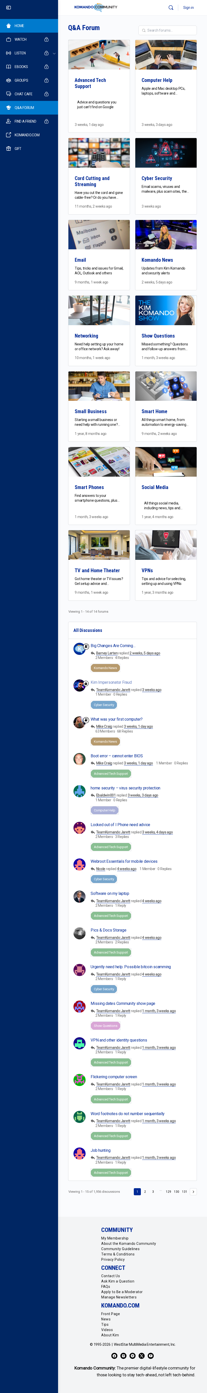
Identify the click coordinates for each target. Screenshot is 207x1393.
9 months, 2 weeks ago (159, 434)
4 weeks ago (126, 869)
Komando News (157, 260)
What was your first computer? (117, 719)
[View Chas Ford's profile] (79, 1117)
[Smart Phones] (99, 462)
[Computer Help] (166, 55)
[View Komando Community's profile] (79, 649)
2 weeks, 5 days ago (157, 282)
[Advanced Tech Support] (99, 55)
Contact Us (110, 1276)
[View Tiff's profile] (79, 828)
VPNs (147, 570)
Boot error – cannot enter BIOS (117, 756)
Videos (107, 1330)
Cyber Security (157, 178)
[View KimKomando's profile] (79, 722)
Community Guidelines (120, 1249)
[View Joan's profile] (79, 1080)
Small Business (91, 411)
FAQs (105, 1287)
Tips (105, 1324)
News (106, 1319)
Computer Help (157, 80)
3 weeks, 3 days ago (157, 125)
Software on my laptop (110, 893)
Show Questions (158, 336)
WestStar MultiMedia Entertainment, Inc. (145, 1344)
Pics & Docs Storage (108, 930)
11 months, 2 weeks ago (93, 206)
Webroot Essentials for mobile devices (124, 861)
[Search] (171, 8)
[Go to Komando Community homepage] (96, 7)
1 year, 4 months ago (157, 517)
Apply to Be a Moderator (122, 1292)
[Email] (99, 235)
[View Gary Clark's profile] (79, 897)
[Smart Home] (166, 386)
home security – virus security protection (125, 788)
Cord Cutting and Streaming (92, 181)
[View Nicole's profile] (79, 864)
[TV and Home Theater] (99, 545)
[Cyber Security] (166, 153)
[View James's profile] (79, 933)
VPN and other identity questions (119, 1040)
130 (176, 1191)
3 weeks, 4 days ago (157, 832)
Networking (86, 336)
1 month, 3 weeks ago (158, 358)
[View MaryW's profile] (79, 1007)
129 (168, 1191)
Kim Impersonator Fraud (111, 682)
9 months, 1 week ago (91, 282)
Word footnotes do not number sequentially (128, 1113)
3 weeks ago (151, 206)
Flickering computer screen (114, 1076)
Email (80, 260)
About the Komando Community (128, 1244)
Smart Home (154, 411)
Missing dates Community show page (123, 1003)
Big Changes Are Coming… (113, 645)
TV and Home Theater (97, 570)
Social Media (155, 487)
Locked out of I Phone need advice (120, 824)
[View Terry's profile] (79, 970)
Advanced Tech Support (90, 83)
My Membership (115, 1238)
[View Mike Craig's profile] (79, 759)
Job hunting (100, 1150)
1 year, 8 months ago (91, 434)
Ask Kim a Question (117, 1281)
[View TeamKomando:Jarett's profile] (79, 685)
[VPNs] (166, 545)
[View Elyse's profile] (79, 1043)
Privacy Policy (113, 1259)
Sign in (188, 8)
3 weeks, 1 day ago (89, 125)
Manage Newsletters (119, 1297)
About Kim (110, 1335)
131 (184, 1191)
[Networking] (99, 310)
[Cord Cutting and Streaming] (99, 153)
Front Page (110, 1314)
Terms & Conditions (118, 1254)
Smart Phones (89, 487)
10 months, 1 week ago (92, 358)
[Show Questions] (166, 310)
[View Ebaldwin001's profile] (79, 791)
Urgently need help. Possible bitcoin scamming (131, 966)
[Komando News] (166, 235)
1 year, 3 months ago (157, 592)
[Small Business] (99, 386)
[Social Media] (166, 462)
